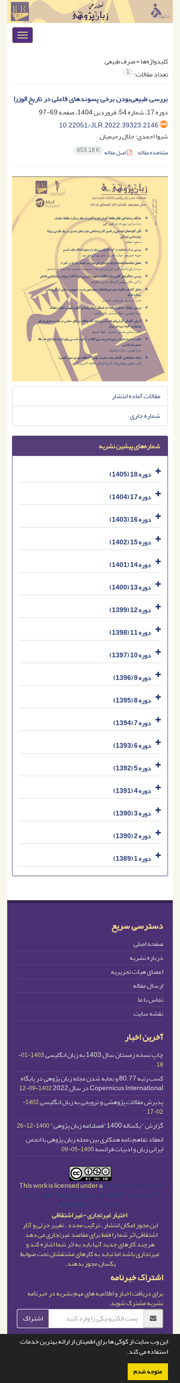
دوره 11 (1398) (130, 632)
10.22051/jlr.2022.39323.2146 (108, 125)
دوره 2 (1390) (132, 836)
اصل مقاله (102, 152)
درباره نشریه (146, 957)
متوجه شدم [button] (147, 1371)
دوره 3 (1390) (132, 813)
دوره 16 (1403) (130, 519)
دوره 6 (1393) (132, 745)
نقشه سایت (148, 1013)
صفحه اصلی (148, 943)
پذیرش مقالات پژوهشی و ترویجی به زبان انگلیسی (101, 1101)
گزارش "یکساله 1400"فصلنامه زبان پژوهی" (106, 1125)
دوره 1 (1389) (132, 858)
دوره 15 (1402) (130, 542)
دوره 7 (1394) (132, 723)
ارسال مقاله (148, 985)
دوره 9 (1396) (132, 677)
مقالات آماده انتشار (136, 396)
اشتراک (33, 1318)
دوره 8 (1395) (132, 700)
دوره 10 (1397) (130, 655)
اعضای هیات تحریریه (137, 971)
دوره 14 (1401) (130, 564)
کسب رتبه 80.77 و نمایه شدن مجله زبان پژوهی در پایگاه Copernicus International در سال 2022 (92, 1083)
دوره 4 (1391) (132, 790)
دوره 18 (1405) (130, 474)
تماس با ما (150, 999)
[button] (124, 1352)
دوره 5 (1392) (132, 768)
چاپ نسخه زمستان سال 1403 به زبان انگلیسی (104, 1054)
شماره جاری (145, 415)
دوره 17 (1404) (130, 496)
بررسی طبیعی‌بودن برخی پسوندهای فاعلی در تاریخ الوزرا (90, 99)
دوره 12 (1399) (130, 609)
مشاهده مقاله (153, 152)
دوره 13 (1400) (130, 587)
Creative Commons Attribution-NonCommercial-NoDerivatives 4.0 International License (91, 1195)
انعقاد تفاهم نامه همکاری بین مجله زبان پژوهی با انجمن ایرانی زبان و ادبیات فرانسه (94, 1144)
